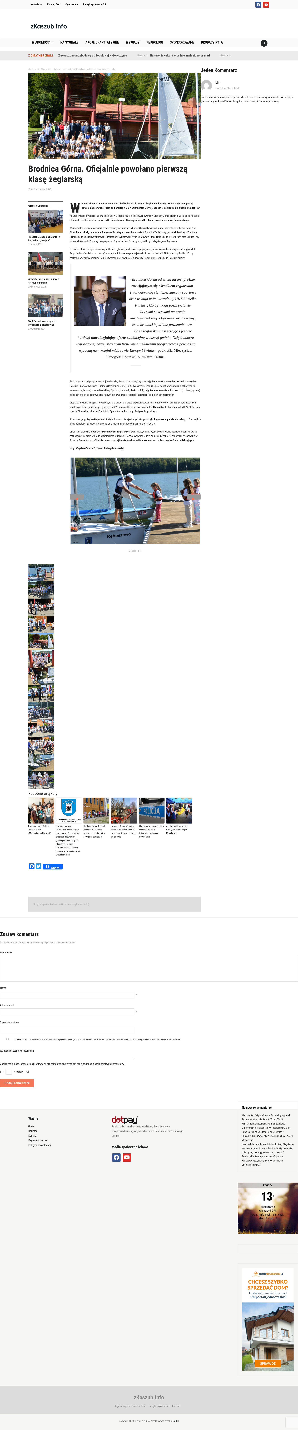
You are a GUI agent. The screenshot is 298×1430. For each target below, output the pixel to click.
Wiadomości (41, 42)
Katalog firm (53, 4)
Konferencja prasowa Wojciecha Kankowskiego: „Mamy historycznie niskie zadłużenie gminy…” (262, 1160)
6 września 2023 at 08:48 (227, 88)
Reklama (32, 1131)
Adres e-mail (7, 1005)
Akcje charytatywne (102, 42)
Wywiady (133, 42)
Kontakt (35, 4)
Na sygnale (69, 42)
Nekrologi (155, 42)
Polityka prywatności (94, 4)
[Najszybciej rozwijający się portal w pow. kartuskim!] (49, 26)
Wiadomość (6, 952)
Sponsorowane (182, 42)
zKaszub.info (149, 1397)
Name (3, 988)
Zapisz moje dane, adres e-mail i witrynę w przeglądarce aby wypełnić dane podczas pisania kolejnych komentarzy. (62, 1064)
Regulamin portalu (37, 1140)
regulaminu (62, 1039)
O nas (31, 1126)
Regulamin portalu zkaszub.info (130, 1406)
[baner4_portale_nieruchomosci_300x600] (268, 1319)
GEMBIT (175, 1421)
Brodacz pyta (212, 42)
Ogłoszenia (71, 4)
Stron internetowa (9, 1022)
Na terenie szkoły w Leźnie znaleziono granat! (144, 55)
